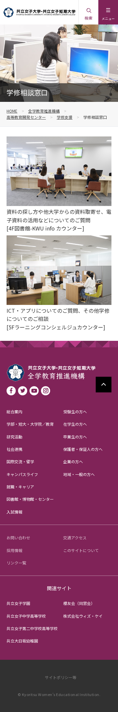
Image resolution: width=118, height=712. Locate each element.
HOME (12, 111)
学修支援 (64, 117)
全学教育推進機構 (44, 111)
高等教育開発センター (26, 117)
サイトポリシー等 (60, 677)
